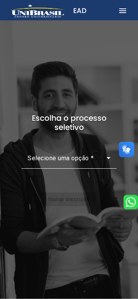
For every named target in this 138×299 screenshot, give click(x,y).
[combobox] (69, 161)
